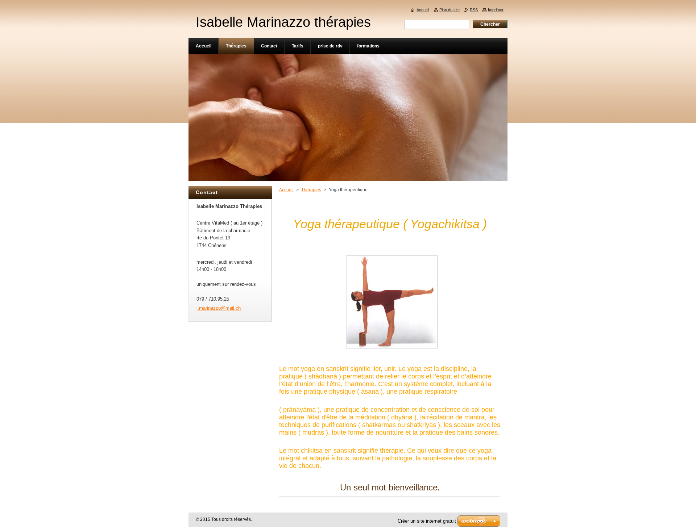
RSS (474, 10)
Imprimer (496, 10)
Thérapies (311, 190)
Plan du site (449, 10)
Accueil (286, 190)
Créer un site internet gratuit (427, 521)
